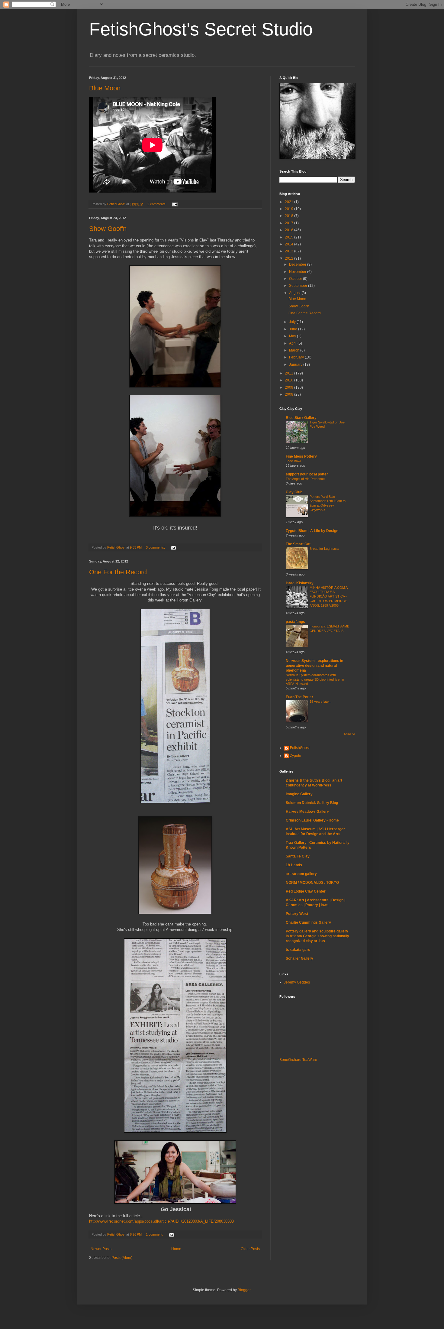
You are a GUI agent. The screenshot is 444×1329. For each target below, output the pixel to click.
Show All (349, 733)
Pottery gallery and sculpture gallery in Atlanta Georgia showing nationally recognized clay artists (317, 936)
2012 (289, 258)
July (293, 322)
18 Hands (294, 865)
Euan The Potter (299, 697)
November (298, 272)
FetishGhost (300, 748)
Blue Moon (105, 88)
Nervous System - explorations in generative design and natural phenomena (314, 666)
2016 (289, 230)
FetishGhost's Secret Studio (201, 29)
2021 (289, 202)
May (293, 336)
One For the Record (118, 572)
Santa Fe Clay (298, 856)
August (295, 293)
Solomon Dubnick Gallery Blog (312, 803)
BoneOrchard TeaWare (298, 1060)
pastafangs (295, 622)
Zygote (295, 756)
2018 (289, 216)
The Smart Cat (298, 544)
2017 (289, 223)
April (293, 343)
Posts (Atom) (121, 1258)
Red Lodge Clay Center (306, 891)
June (293, 329)
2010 (289, 380)
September (298, 286)
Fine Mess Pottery (301, 456)
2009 (289, 387)
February (297, 357)
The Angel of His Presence (305, 479)
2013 (289, 251)
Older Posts (250, 1249)
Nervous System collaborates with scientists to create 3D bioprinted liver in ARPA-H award (315, 679)
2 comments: (157, 204)
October (296, 279)
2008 (289, 394)
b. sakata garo (298, 950)
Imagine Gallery (299, 794)
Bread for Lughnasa (324, 548)
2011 (289, 373)
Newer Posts (101, 1249)
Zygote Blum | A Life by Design (312, 531)
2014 (289, 244)
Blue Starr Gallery (301, 418)
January (296, 364)
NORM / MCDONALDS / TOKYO (312, 882)
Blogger (244, 1290)
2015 (289, 237)
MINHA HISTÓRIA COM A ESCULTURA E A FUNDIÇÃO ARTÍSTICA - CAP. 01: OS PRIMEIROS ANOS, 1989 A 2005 (328, 596)
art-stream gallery (301, 874)
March (294, 350)
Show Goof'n (108, 228)
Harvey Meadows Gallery (307, 811)
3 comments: (156, 547)
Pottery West (297, 914)
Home (176, 1249)
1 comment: (155, 1234)
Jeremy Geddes (297, 982)
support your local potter (307, 474)
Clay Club (294, 492)
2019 (289, 209)
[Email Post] (175, 204)
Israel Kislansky (300, 583)
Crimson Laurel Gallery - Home (312, 820)
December (298, 264)
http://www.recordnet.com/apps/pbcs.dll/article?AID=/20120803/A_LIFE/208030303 (161, 1221)
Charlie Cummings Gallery (308, 922)
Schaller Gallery (299, 958)
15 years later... (321, 701)
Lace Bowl (293, 461)
